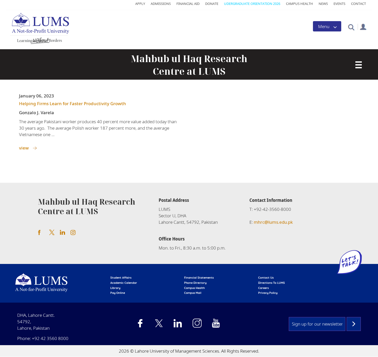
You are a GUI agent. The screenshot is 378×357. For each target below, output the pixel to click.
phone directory (195, 283)
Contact (358, 3)
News (323, 3)
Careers (263, 288)
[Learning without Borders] (39, 40)
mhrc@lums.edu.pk (273, 222)
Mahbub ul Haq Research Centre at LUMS (189, 65)
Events (339, 3)
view (24, 148)
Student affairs (120, 277)
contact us (266, 277)
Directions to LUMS (271, 283)
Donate (211, 3)
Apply (140, 3)
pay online (117, 293)
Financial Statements (199, 277)
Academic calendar (123, 283)
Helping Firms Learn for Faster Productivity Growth (72, 103)
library (115, 288)
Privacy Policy (267, 293)
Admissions (161, 3)
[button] (351, 26)
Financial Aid (188, 3)
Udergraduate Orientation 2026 (252, 3)
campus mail (192, 293)
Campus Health (299, 3)
